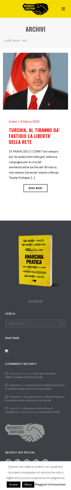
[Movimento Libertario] (35, 9)
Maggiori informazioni (50, 484)
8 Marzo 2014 (30, 121)
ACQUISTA (35, 301)
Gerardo (15, 385)
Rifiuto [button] (28, 484)
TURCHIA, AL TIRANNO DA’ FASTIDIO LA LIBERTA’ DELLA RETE (34, 136)
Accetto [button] (13, 484)
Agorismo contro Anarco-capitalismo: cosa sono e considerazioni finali (32, 410)
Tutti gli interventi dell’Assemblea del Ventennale (30, 375)
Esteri (13, 121)
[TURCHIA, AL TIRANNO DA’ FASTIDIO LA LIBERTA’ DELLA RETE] (35, 80)
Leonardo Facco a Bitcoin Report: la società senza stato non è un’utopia (35, 386)
